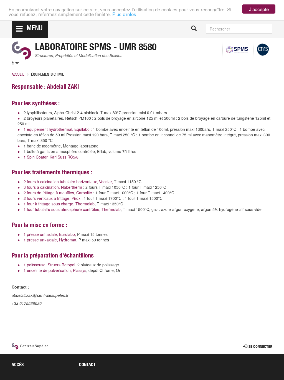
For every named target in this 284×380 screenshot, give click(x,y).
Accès (18, 365)
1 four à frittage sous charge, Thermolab (59, 203)
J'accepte (259, 9)
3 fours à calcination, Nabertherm (53, 187)
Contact (87, 365)
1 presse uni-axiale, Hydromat (49, 240)
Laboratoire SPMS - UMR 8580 (95, 48)
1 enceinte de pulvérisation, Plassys (55, 270)
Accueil (18, 75)
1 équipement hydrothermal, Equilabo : (58, 129)
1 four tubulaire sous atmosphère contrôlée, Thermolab (72, 209)
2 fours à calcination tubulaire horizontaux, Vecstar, (68, 181)
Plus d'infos (124, 14)
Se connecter (260, 347)
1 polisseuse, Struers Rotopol (49, 264)
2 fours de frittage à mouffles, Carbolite (58, 192)
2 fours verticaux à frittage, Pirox (52, 198)
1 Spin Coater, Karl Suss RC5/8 (51, 157)
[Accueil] (21, 50)
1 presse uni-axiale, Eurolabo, (50, 234)
